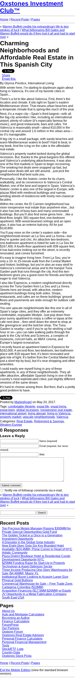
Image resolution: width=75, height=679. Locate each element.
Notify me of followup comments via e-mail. (34, 490)
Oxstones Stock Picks (17, 655)
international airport (13, 413)
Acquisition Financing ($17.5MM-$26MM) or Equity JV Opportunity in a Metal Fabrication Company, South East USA (36, 594)
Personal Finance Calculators (22, 638)
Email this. (9, 78)
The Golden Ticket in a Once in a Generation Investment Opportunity (32, 537)
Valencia (62, 416)
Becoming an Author (16, 617)
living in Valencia (58, 413)
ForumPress (10, 624)
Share (6, 75)
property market (10, 416)
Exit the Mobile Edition (15, 670)
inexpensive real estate (56, 410)
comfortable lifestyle (21, 406)
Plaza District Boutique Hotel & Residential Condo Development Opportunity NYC (36, 557)
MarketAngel (23, 402)
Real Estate (24, 421)
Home (4, 19)
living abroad (37, 413)
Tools (5, 645)
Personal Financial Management (24, 642)
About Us (8, 611)
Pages (35, 19)
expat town (7, 410)
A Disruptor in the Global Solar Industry (28, 542)
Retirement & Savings (49, 421)
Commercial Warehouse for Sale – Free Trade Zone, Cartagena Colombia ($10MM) (37, 585)
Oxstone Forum (12, 631)
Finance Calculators (15, 621)
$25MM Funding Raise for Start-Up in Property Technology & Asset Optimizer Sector (33, 564)
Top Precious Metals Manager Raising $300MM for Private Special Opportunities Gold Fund (36, 530)
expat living (58, 406)
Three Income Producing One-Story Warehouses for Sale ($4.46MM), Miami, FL (37, 571)
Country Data (11, 652)
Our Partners (10, 628)
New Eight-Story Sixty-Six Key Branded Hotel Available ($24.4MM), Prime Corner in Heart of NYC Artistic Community (37, 549)
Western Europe (11, 424)
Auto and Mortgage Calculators (23, 614)
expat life (43, 406)
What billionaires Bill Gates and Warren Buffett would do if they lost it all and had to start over (37, 33)
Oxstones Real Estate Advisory (23, 635)
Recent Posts (20, 19)
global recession (27, 410)
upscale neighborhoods (39, 416)
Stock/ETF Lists (12, 649)
